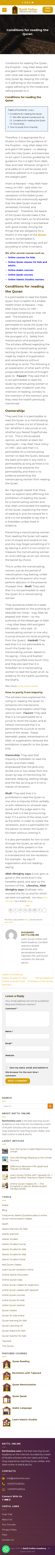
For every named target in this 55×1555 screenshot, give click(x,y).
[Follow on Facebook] (22, 3)
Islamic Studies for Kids (14, 1249)
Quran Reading (21, 1361)
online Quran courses (13, 1295)
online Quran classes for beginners (20, 1285)
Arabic (5, 1205)
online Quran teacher (13, 1305)
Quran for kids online (13, 1315)
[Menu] (4, 10)
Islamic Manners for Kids (15, 1229)
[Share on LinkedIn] (35, 910)
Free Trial (7, 1514)
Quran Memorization (24, 1384)
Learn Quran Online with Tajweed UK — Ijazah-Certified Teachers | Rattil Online (31, 1176)
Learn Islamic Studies (24, 1419)
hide (31, 110)
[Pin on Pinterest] (30, 910)
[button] (6, 1549)
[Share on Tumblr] (39, 910)
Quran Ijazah (19, 1396)
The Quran (8, 1346)
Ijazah (5, 1224)
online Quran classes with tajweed (20, 1290)
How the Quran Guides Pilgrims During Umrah (31, 1150)
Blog (29, 901)
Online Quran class (12, 1280)
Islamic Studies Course (14, 1244)
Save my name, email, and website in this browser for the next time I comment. (26, 1072)
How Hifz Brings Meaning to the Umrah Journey (31, 1158)
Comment (11, 1008)
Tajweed (6, 1341)
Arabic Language (22, 1408)
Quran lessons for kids (13, 1331)
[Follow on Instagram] (25, 3)
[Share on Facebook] (15, 910)
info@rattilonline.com (18, 1478)
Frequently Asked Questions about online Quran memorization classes (24, 1217)
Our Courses (8, 1524)
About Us (7, 1519)
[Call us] (30, 3)
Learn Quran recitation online (18, 1269)
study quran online (28, 686)
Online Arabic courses (20, 270)
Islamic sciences (10, 1234)
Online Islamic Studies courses (26, 279)
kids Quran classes (11, 1264)
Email (8, 1043)
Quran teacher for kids (14, 1336)
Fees (4, 1534)
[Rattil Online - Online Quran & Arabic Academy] (25, 10)
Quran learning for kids (14, 1320)
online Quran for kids (13, 1300)
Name (9, 1031)
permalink (9, 922)
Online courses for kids (21, 257)
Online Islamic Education (15, 1275)
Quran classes (9, 1310)
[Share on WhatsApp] (10, 910)
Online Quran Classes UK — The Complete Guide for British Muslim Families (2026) (28, 1186)
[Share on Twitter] (20, 910)
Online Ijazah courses (20, 275)
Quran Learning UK (12, 1326)
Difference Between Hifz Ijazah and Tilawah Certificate (29, 1167)
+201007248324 (16, 1484)
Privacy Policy (9, 1529)
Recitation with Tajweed (26, 1373)
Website (9, 1055)
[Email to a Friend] (25, 910)
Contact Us (8, 1540)
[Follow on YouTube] (32, 3)
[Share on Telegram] (44, 910)
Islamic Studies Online (13, 1259)
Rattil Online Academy (35, 1548)
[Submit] (50, 1106)
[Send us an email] (27, 3)
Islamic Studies (10, 1239)
